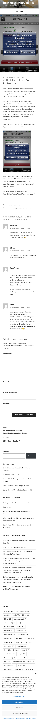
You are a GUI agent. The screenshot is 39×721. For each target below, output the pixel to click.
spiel (30, 662)
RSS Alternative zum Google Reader (16, 486)
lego (7, 650)
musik (25, 650)
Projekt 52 (9, 658)
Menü (21, 11)
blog (25, 615)
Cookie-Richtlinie (8, 718)
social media (19, 662)
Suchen (6, 451)
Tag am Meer (7, 507)
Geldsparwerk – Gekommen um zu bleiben (18, 503)
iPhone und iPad (13, 205)
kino (29, 642)
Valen (5, 586)
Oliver (12, 248)
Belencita (6, 577)
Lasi (4, 558)
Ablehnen (19, 708)
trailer (21, 666)
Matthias (21, 77)
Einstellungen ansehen (20, 713)
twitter (8, 669)
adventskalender (23, 611)
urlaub (29, 669)
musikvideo (9, 654)
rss (31, 658)
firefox (20, 627)
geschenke (9, 635)
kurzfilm (21, 646)
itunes (19, 642)
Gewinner (23, 635)
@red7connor (15, 268)
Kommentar (8, 353)
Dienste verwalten (19, 696)
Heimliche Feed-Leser (11, 475)
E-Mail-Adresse (10, 393)
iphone (13, 208)
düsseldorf (9, 623)
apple (16, 615)
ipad (19, 638)
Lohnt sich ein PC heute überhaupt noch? (17, 490)
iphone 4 (8, 642)
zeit (31, 208)
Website (6, 403)
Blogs (7, 619)
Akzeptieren (19, 702)
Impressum (32, 718)
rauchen (22, 658)
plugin (21, 654)
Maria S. (6, 568)
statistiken (9, 666)
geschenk (21, 631)
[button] (36, 674)
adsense (8, 611)
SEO (7, 662)
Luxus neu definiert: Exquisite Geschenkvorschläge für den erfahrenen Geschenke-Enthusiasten (17, 570)
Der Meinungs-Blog (18, 3)
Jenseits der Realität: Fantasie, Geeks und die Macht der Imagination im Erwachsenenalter (19, 560)
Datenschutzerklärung (21, 718)
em (20, 623)
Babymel (13, 225)
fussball (8, 631)
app (7, 208)
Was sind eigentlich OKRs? (19, 547)
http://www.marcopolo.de (18, 282)
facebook (9, 627)
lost (16, 650)
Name (6, 382)
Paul (4, 551)
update (19, 669)
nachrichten (23, 208)
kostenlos (9, 646)
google (8, 638)
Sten (12, 305)
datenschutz (20, 619)
